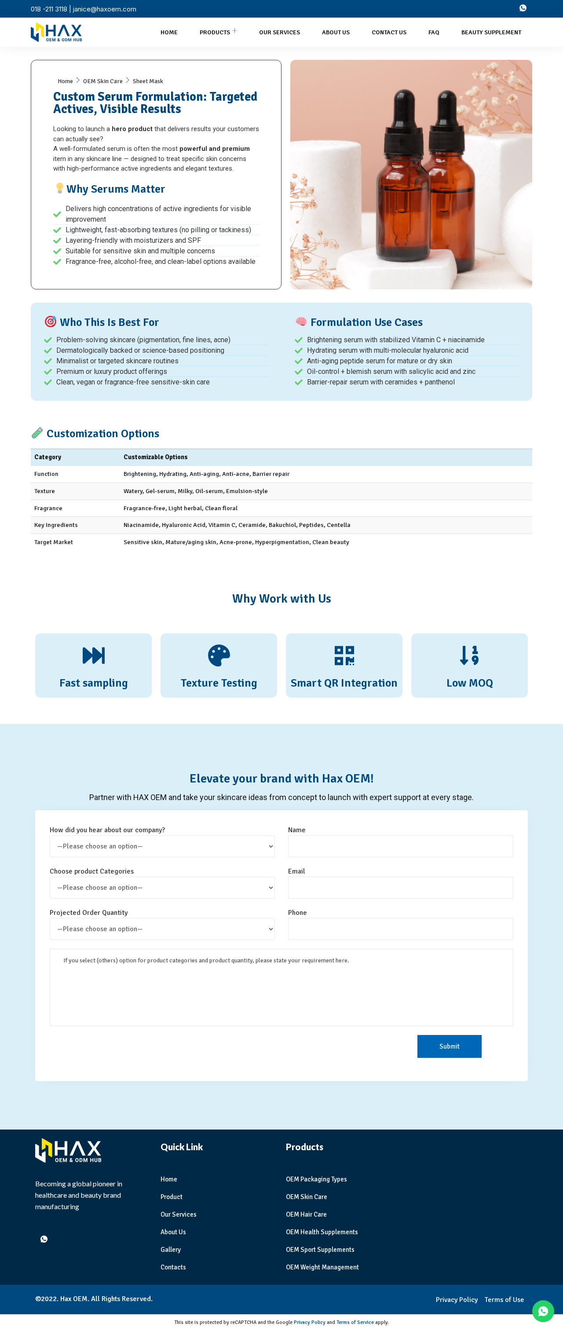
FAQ (433, 32)
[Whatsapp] (523, 8)
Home (169, 32)
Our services (279, 32)
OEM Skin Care (103, 81)
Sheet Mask (148, 81)
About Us (336, 32)
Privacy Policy (309, 1322)
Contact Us (389, 32)
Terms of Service (355, 1322)
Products (215, 32)
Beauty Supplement (491, 32)
